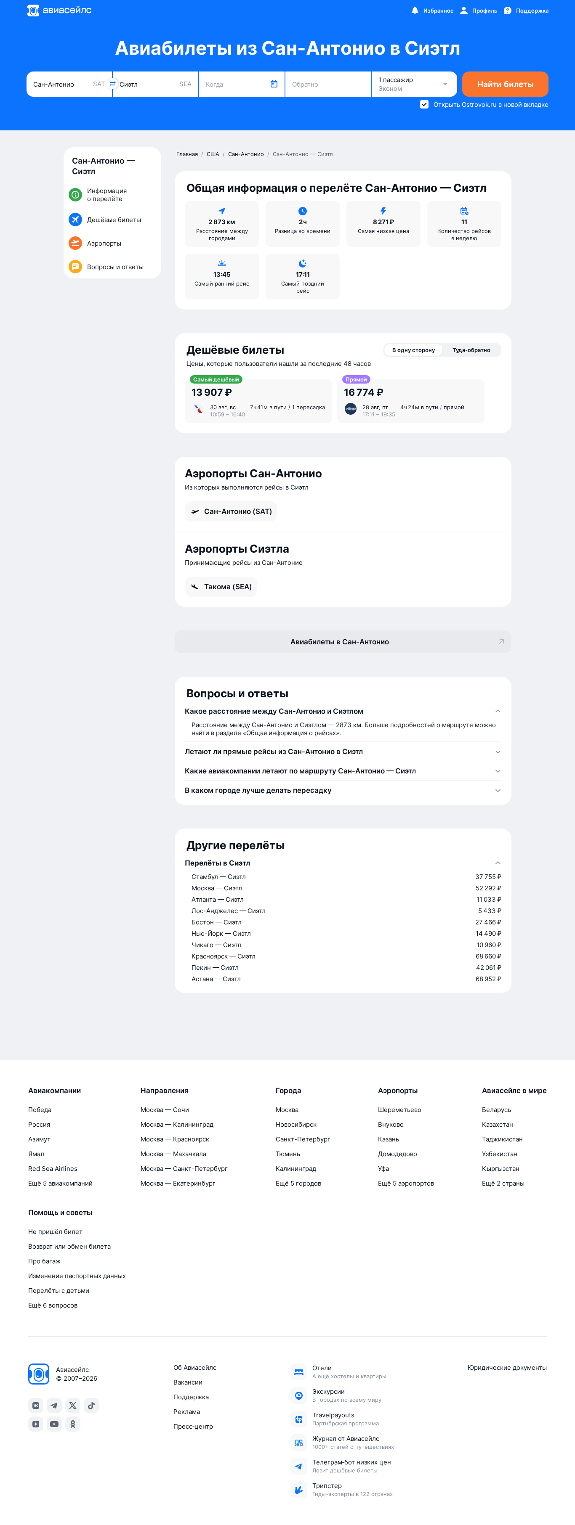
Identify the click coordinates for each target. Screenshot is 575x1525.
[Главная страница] (59, 10)
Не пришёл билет (55, 1232)
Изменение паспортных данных (77, 1276)
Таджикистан (502, 1139)
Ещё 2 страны (503, 1183)
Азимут (39, 1139)
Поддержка (191, 1397)
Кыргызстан (500, 1169)
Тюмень (288, 1154)
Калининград (296, 1169)
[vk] (36, 1406)
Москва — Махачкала (173, 1154)
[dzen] (36, 1424)
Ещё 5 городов (298, 1183)
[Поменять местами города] (112, 83)
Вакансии (187, 1382)
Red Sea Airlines (52, 1169)
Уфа (383, 1169)
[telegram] (54, 1406)
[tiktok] (91, 1406)
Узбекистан (499, 1154)
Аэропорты (398, 1090)
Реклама (186, 1412)
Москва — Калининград (177, 1124)
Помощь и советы (60, 1212)
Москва (287, 1110)
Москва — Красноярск (175, 1139)
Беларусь (496, 1110)
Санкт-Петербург (303, 1139)
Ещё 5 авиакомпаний (60, 1183)
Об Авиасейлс (194, 1367)
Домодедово (397, 1154)
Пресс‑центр (193, 1426)
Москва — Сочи (165, 1110)
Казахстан (497, 1124)
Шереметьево (399, 1110)
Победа (39, 1110)
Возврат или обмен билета (69, 1246)
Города (288, 1090)
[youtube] (54, 1424)
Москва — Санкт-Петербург (184, 1169)
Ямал (36, 1154)
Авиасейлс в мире (514, 1090)
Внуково (391, 1124)
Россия (39, 1124)
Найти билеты (505, 84)
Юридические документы (507, 1367)
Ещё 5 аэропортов (406, 1183)
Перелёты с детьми (58, 1291)
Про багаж (44, 1261)
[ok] (73, 1424)
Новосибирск (296, 1124)
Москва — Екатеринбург (178, 1183)
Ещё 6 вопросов (52, 1305)
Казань (388, 1139)
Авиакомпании (54, 1090)
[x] (73, 1406)
